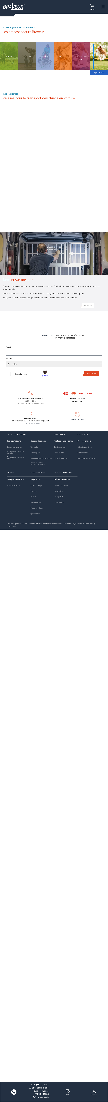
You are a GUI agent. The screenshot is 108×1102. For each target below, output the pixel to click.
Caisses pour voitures (14, 447)
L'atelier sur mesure (63, 472)
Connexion (94, 1095)
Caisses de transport (16, 434)
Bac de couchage (59, 447)
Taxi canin (34, 447)
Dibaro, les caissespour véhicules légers (38, 463)
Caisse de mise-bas (60, 458)
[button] (103, 6)
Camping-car (35, 452)
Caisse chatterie (82, 452)
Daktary (10, 472)
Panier (92, 9)
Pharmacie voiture (13, 485)
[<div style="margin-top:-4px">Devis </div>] (67, 1091)
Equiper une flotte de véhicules (41, 458)
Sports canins (35, 513)
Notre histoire (58, 491)
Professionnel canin (37, 508)
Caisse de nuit (59, 452)
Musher (33, 497)
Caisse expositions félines (86, 458)
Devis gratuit (58, 496)
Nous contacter (59, 502)
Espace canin (59, 434)
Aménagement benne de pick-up (15, 458)
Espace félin (82, 434)
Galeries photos (38, 472)
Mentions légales (34, 523)
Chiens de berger (36, 485)
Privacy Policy (81, 523)
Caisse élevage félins (84, 447)
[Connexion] (94, 1091)
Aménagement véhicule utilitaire (15, 452)
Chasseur (34, 491)
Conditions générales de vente (17, 523)
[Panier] (92, 6)
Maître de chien (36, 502)
